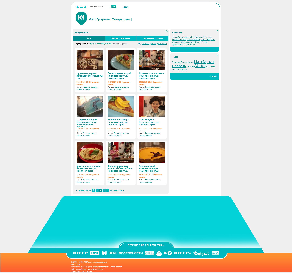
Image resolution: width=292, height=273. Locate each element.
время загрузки (120, 43)
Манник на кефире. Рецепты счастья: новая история (118, 122)
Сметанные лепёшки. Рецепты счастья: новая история (88, 168)
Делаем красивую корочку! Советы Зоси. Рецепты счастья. (120, 168)
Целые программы (120, 38)
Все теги (213, 76)
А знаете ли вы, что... (196, 39)
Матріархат (204, 61)
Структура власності (81, 271)
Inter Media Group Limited (110, 267)
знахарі (175, 69)
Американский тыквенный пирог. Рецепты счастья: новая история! (149, 169)
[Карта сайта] (81, 8)
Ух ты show (189, 44)
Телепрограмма (121, 19)
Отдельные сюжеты (153, 38)
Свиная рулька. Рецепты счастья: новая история (149, 122)
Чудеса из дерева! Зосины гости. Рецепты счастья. (90, 76)
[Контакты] (85, 8)
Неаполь (179, 65)
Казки (191, 62)
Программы (103, 19)
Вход (126, 6)
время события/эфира (100, 43)
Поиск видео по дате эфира (154, 44)
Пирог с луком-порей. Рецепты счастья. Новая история (120, 76)
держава (190, 66)
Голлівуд (176, 62)
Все (89, 38)
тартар (183, 69)
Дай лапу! (199, 37)
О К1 (92, 19)
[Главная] (78, 8)
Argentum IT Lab (95, 269)
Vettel (200, 65)
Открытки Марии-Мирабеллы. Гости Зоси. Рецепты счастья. (87, 123)
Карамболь (177, 37)
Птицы (184, 62)
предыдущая (84, 190)
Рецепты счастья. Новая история (87, 88)
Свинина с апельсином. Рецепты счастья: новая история (152, 76)
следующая (116, 190)
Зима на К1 (188, 37)
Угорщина (210, 66)
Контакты (75, 264)
